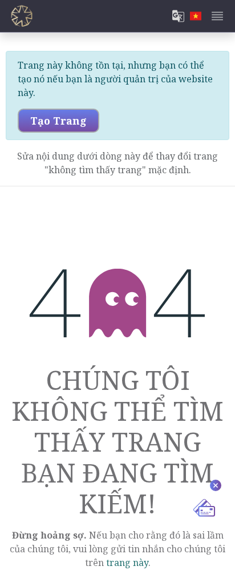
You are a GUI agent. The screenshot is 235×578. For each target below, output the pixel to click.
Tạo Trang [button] (58, 120)
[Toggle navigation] (217, 16)
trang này (127, 562)
